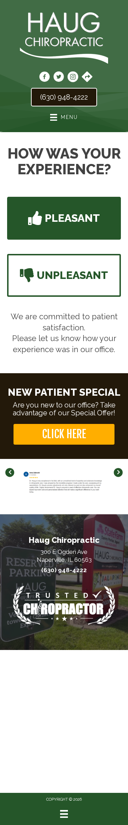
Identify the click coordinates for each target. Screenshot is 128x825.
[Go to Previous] (9, 472)
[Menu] (64, 813)
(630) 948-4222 (64, 570)
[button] (64, 218)
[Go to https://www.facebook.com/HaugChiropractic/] (44, 77)
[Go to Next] (118, 472)
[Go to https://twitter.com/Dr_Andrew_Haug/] (58, 77)
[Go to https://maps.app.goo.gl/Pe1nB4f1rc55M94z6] (87, 77)
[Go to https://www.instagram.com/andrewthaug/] (73, 77)
